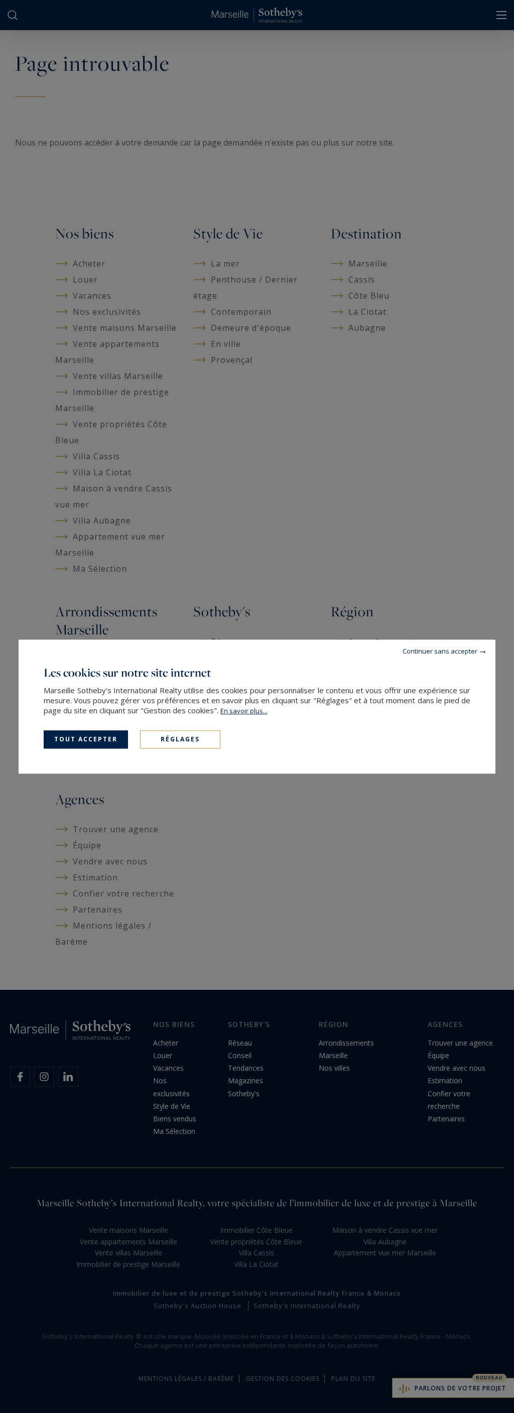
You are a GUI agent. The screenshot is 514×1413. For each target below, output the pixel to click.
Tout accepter (85, 739)
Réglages (180, 739)
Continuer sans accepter (440, 651)
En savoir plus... (244, 710)
